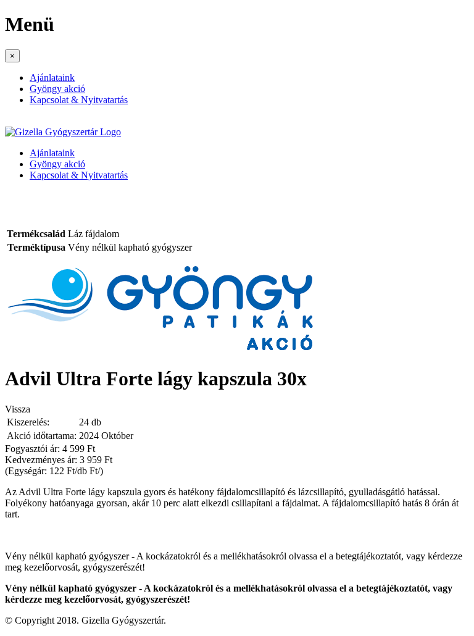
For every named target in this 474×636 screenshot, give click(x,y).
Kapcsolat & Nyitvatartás (79, 99)
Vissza (17, 409)
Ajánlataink (52, 77)
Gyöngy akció (57, 88)
